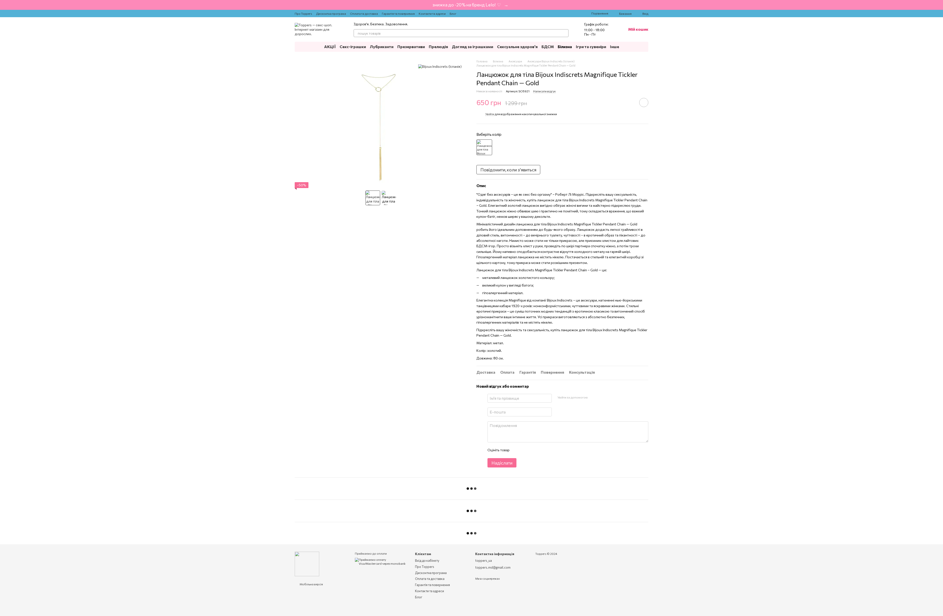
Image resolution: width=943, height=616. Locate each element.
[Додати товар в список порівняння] (629, 102)
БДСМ (547, 46)
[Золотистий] (484, 147)
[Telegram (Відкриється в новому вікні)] (475, 13)
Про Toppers (303, 13)
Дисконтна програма (331, 13)
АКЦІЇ (330, 46)
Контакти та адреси (432, 13)
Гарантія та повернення (398, 13)
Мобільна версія (311, 584)
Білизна (565, 46)
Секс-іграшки (353, 46)
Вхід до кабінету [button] (427, 560)
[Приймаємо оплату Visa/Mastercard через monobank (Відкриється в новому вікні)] (381, 561)
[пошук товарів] (565, 33)
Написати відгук (544, 91)
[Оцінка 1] (517, 450)
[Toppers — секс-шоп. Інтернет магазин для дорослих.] (307, 563)
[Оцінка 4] (541, 450)
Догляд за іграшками (472, 46)
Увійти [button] (489, 114)
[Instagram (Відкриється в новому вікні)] (463, 13)
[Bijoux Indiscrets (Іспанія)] (440, 66)
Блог (453, 13)
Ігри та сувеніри (591, 46)
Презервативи (411, 46)
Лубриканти (381, 46)
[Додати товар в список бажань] (643, 102)
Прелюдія (438, 46)
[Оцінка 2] (525, 450)
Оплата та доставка (364, 13)
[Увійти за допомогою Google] (593, 397)
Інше (614, 46)
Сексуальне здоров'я (517, 46)
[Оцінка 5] (549, 450)
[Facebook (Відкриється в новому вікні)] (469, 13)
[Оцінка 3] (533, 450)
